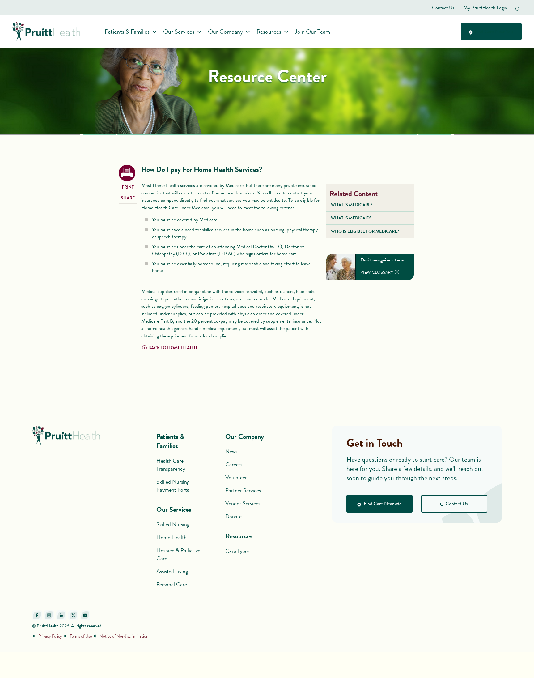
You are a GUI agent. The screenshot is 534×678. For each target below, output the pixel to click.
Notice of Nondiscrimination (124, 636)
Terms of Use (81, 636)
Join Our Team (312, 31)
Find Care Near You (493, 31)
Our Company (225, 31)
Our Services (178, 31)
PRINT (128, 187)
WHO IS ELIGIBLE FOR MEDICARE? (365, 231)
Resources (268, 31)
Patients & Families (127, 31)
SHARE (128, 198)
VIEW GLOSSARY (376, 272)
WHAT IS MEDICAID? (351, 218)
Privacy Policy (50, 636)
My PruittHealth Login (485, 7)
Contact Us (443, 7)
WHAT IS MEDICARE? (351, 204)
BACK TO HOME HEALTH (172, 348)
